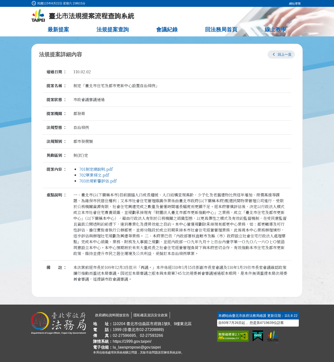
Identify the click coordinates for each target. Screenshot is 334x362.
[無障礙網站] (233, 336)
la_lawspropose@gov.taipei (137, 347)
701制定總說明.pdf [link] (96, 169)
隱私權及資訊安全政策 (151, 315)
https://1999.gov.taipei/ (132, 341)
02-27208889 (151, 330)
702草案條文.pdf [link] (94, 175)
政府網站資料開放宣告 (112, 315)
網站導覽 (295, 3)
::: (1, 3)
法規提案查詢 (113, 29)
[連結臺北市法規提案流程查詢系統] (82, 16)
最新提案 (58, 29)
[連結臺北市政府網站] (272, 336)
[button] (281, 54)
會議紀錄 (167, 29)
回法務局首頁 (221, 29)
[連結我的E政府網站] (258, 336)
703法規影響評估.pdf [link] (98, 181)
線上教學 (275, 29)
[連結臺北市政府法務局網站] (58, 323)
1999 (117, 330)
